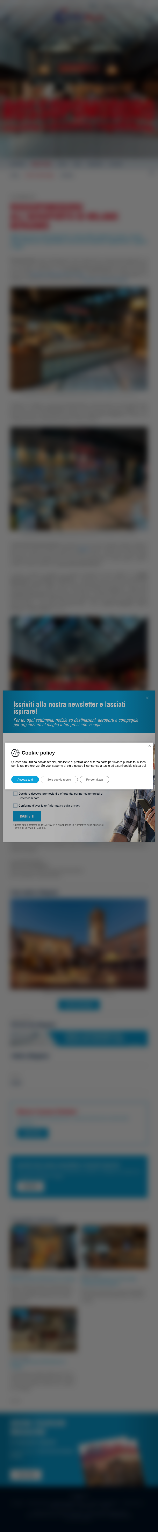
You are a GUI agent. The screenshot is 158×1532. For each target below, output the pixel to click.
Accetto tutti (25, 779)
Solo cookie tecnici (59, 779)
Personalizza (94, 779)
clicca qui (139, 765)
